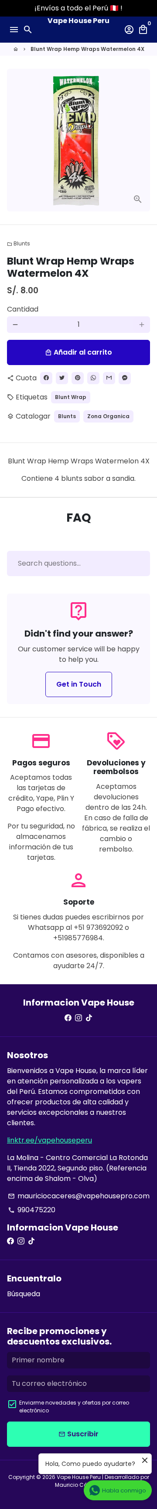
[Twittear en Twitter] (62, 378)
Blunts (18, 243)
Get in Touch (78, 684)
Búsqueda (23, 1294)
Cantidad (22, 309)
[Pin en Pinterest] (78, 378)
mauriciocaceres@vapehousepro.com (79, 1196)
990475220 (31, 1210)
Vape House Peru (79, 1477)
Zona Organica (108, 416)
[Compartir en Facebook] (46, 378)
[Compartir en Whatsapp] (93, 378)
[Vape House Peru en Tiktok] (88, 1018)
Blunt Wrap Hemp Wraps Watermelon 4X (87, 49)
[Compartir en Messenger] (125, 378)
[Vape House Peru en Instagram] (78, 1018)
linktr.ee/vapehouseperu (49, 1140)
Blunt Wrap (70, 397)
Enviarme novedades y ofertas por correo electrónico (74, 1406)
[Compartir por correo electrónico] (109, 378)
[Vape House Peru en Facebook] (68, 1018)
